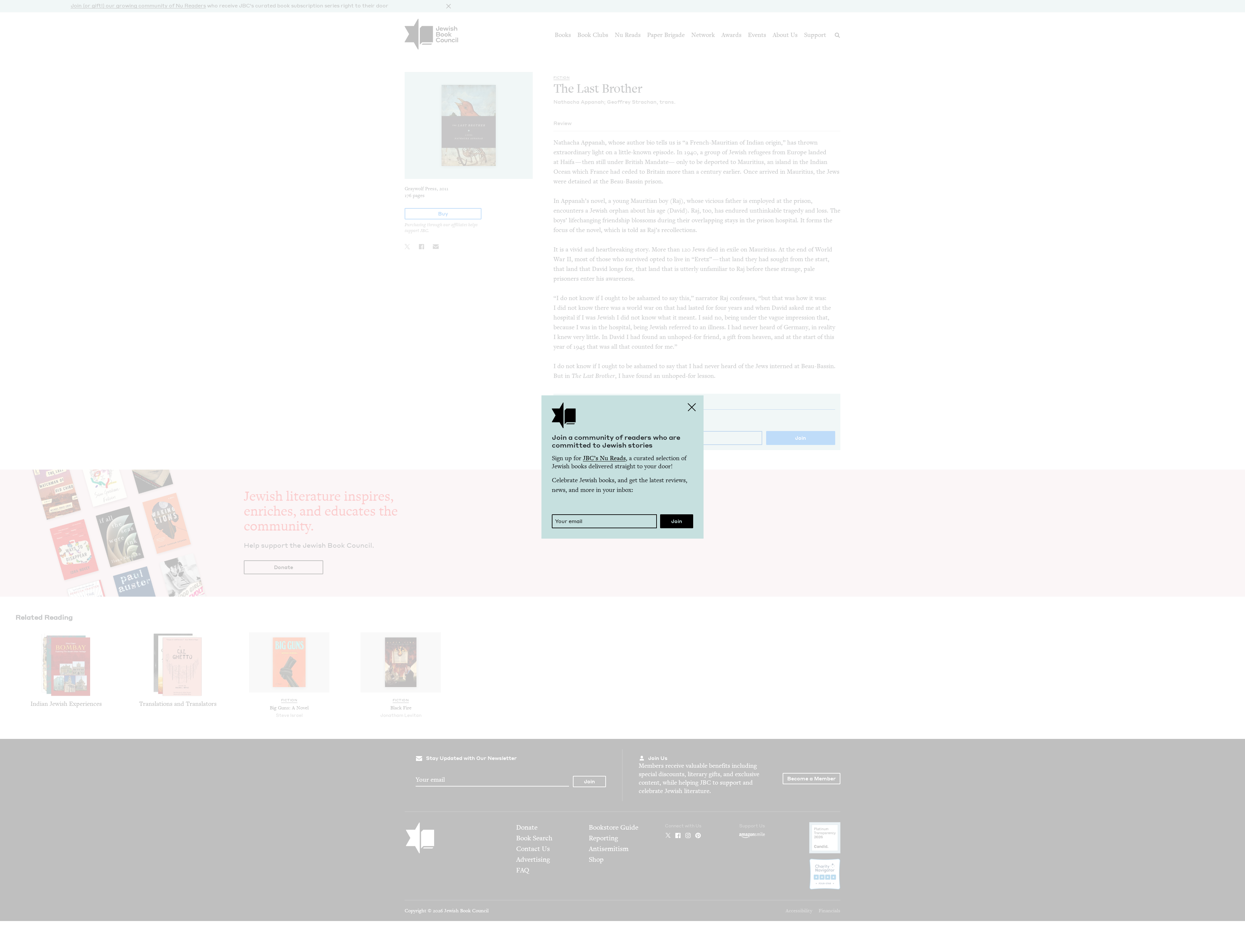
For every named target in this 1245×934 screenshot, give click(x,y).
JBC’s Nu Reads (604, 458)
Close (692, 407)
